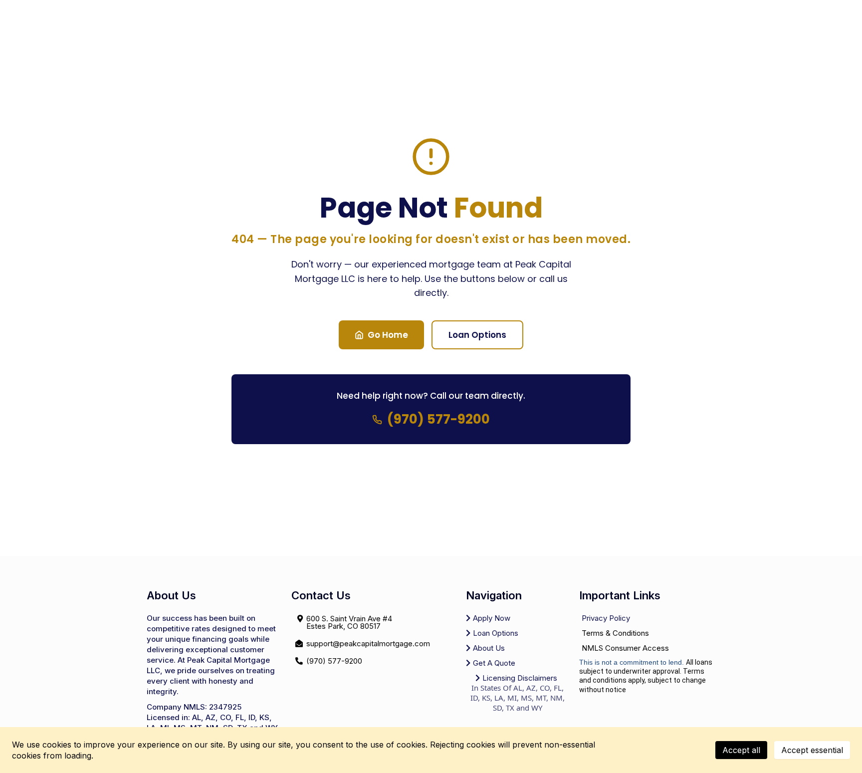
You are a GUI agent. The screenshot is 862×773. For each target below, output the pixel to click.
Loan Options (477, 335)
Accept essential (812, 750)
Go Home (388, 335)
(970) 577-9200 (438, 419)
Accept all (741, 750)
